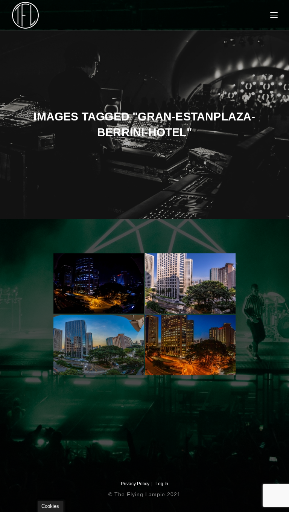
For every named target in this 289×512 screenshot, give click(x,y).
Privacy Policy (135, 483)
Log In (161, 483)
